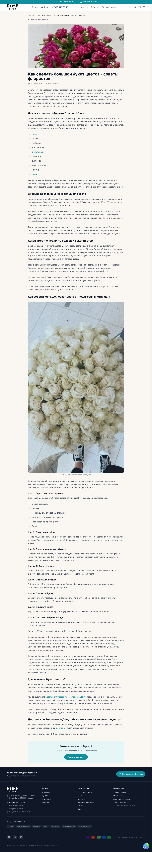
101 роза (10, 826)
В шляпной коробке (23, 826)
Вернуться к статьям (40, 20)
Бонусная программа (86, 802)
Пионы (45, 826)
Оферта (142, 837)
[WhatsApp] (15, 837)
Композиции (46, 799)
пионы (35, 174)
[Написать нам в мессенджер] (146, 846)
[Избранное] (139, 7)
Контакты (81, 799)
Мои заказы (117, 796)
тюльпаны (37, 152)
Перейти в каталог (76, 757)
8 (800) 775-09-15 (60, 7)
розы (34, 134)
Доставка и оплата (85, 792)
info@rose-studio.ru (16, 809)
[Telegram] (9, 837)
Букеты (45, 796)
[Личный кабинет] (135, 7)
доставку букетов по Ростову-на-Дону (66, 697)
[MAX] (21, 837)
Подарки (45, 802)
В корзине (36, 826)
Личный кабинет (119, 792)
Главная (31, 15)
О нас (113, 7)
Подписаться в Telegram (132, 774)
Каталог (84, 7)
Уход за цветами (119, 802)
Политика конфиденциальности (125, 837)
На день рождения (84, 826)
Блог (38, 15)
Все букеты (46, 792)
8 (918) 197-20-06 (16, 805)
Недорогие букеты (69, 826)
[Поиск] (130, 7)
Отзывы (105, 7)
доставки (60, 728)
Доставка (95, 7)
